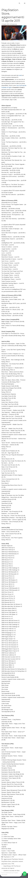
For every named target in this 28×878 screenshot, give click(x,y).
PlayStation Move (6, 861)
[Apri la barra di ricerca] (19, 3)
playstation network (17, 861)
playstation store (6, 863)
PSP (13, 857)
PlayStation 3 (7, 857)
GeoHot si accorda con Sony (12, 870)
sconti (20, 75)
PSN (12, 863)
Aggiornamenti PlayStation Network (13, 859)
